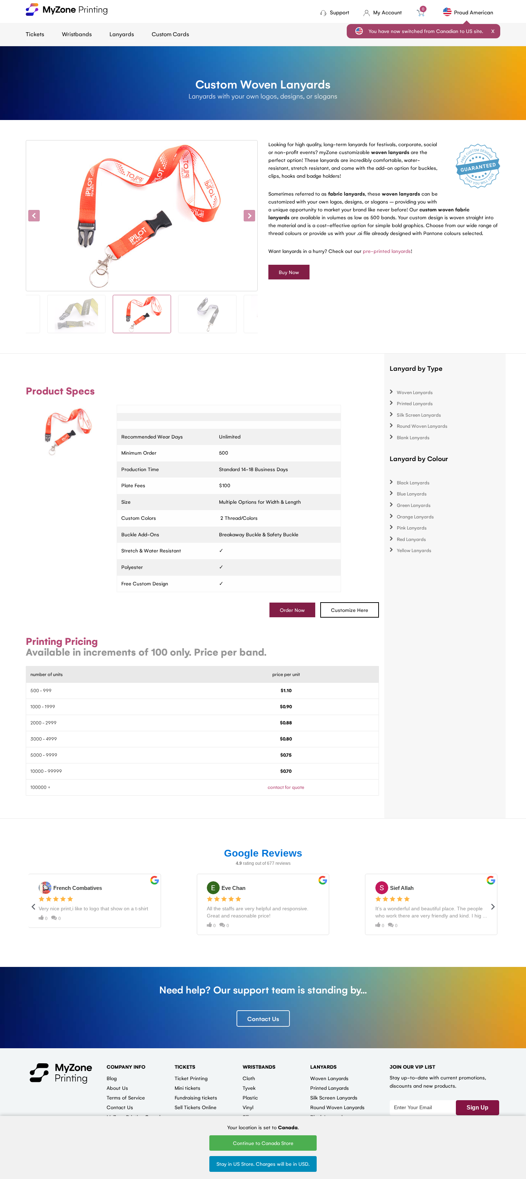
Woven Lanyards (415, 392)
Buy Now (289, 272)
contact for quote (286, 787)
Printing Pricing (62, 640)
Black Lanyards (413, 482)
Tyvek (249, 1087)
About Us (117, 1087)
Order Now (292, 610)
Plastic (250, 1097)
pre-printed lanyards (387, 251)
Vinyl (248, 1107)
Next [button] (249, 215)
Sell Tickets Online (195, 1107)
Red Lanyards (411, 539)
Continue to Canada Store (263, 1143)
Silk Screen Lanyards (419, 415)
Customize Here (349, 610)
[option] (141, 215)
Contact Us (263, 1018)
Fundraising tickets (196, 1097)
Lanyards (121, 34)
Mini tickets (187, 1087)
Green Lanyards (413, 505)
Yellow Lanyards (414, 550)
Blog (112, 1078)
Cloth (249, 1078)
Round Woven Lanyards (422, 426)
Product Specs (60, 390)
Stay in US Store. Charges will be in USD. (263, 1163)
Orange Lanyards (415, 516)
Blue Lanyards (412, 493)
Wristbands (77, 34)
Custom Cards (170, 34)
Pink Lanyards (412, 527)
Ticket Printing (191, 1078)
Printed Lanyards (415, 403)
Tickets (35, 34)
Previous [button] (34, 215)
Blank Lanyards (413, 437)
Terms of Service (126, 1097)
